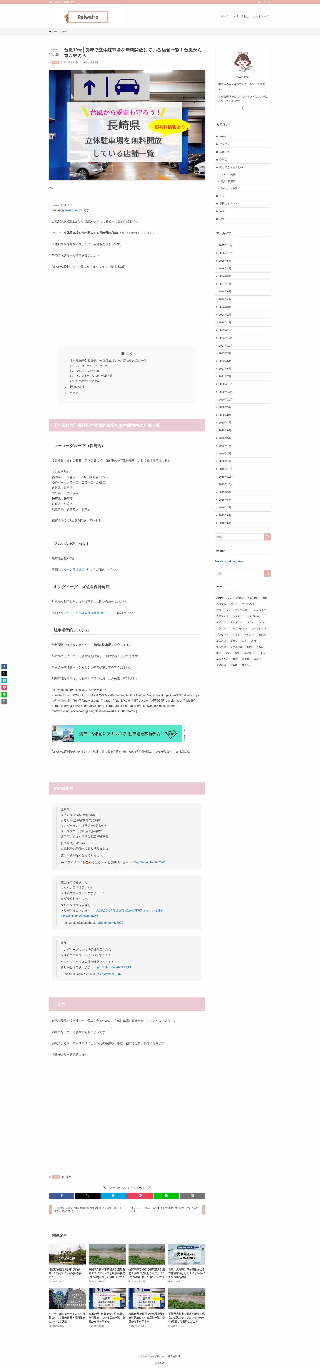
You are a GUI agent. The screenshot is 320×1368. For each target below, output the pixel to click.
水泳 (218, 653)
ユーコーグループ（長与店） (93, 365)
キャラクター (261, 610)
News (55, 62)
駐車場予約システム (88, 380)
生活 (222, 211)
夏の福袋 (221, 640)
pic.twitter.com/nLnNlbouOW (79, 915)
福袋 (222, 218)
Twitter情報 (77, 386)
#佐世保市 (117, 910)
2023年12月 (226, 330)
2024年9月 (225, 276)
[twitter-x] (259, 2)
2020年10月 (226, 399)
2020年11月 (225, 391)
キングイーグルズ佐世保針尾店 (94, 375)
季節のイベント (228, 203)
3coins (219, 597)
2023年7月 (225, 353)
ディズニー (236, 622)
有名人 (259, 646)
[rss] (263, 2)
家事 (244, 640)
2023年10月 (226, 345)
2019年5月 (225, 522)
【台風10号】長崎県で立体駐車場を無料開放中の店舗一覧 (108, 360)
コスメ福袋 (253, 616)
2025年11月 (225, 245)
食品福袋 (221, 665)
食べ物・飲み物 (229, 188)
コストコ (237, 616)
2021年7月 (225, 376)
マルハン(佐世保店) (87, 370)
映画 (249, 646)
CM (229, 597)
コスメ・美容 (228, 174)
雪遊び (257, 659)
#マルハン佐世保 (152, 910)
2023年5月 (225, 368)
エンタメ (224, 144)
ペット (236, 634)
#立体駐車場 (132, 910)
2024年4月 (225, 299)
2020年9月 (225, 407)
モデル (262, 634)
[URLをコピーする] (192, 1196)
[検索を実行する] (267, 536)
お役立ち (221, 604)
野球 (235, 659)
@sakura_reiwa (72, 210)
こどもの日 (248, 604)
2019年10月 (226, 484)
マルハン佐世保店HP (75, 569)
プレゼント (222, 634)
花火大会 (249, 653)
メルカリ (249, 634)
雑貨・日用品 (228, 181)
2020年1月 (225, 461)
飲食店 (245, 665)
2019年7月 (225, 507)
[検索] (268, 2)
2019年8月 (225, 499)
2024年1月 (225, 322)
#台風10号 (103, 910)
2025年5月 (225, 260)
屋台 (253, 640)
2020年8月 (225, 414)
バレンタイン (240, 628)
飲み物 (234, 665)
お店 (265, 597)
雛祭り (245, 659)
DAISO (240, 597)
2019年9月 (225, 492)
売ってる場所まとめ (231, 167)
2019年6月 (225, 515)
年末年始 (221, 646)
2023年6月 (225, 361)
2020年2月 (225, 453)
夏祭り (234, 640)
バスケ (262, 622)
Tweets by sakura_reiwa (229, 561)
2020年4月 (225, 445)
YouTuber (253, 597)
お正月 (234, 604)
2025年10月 (226, 252)
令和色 (223, 159)
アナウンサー (242, 610)
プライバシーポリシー (152, 1356)
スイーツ (221, 622)
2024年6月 (225, 291)
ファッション (259, 628)
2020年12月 (226, 384)
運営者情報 (174, 1356)
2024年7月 (225, 283)
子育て (223, 195)
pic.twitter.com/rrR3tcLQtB (114, 967)
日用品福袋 (236, 646)
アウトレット (223, 610)
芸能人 (261, 653)
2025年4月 (225, 268)
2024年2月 (225, 314)
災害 (68, 1177)
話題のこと (222, 659)
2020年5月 (225, 438)
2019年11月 (225, 476)
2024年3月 (225, 307)
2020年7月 (225, 422)
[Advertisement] (127, 307)
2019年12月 (226, 468)
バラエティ (222, 628)
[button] (61, 1196)
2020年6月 (225, 430)
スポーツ (224, 151)
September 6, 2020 (152, 862)
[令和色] (86, 16)
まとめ (74, 393)
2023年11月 (225, 337)
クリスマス (222, 616)
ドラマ (250, 622)
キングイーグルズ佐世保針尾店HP (83, 612)
